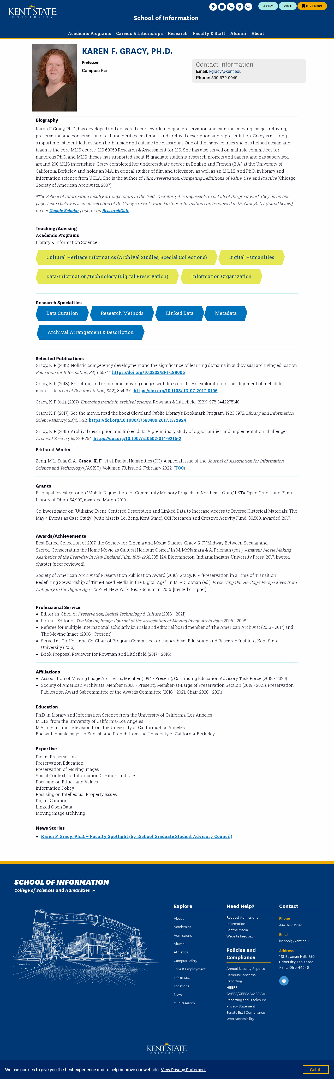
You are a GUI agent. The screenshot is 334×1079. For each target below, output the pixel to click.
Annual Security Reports (245, 968)
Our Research (184, 1003)
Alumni (179, 943)
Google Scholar (64, 210)
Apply (268, 5)
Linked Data (180, 313)
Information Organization (221, 276)
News (178, 994)
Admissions (183, 935)
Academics (182, 926)
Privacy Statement (240, 1006)
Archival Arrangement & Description (90, 332)
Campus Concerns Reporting (240, 978)
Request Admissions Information (242, 920)
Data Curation (62, 313)
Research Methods (122, 313)
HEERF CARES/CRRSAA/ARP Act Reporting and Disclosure (246, 993)
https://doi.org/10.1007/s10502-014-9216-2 (137, 438)
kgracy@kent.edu (225, 71)
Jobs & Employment (190, 969)
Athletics (181, 952)
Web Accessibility (240, 1018)
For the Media (237, 930)
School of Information (166, 17)
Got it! (315, 1069)
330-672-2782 (290, 924)
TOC (179, 468)
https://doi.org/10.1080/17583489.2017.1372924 (137, 420)
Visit (287, 5)
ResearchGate (115, 210)
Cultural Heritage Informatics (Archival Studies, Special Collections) (126, 257)
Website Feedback (240, 936)
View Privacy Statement (183, 1069)
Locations (181, 986)
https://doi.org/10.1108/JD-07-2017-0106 (176, 390)
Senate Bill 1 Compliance (245, 1012)
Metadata (226, 313)
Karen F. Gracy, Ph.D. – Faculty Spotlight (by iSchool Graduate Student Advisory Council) (136, 836)
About (179, 918)
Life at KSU (182, 977)
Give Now (313, 5)
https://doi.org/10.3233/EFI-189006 (148, 372)
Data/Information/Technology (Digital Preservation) (107, 276)
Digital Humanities (251, 257)
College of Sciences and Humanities (52, 890)
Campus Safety (185, 960)
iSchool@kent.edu (294, 940)
